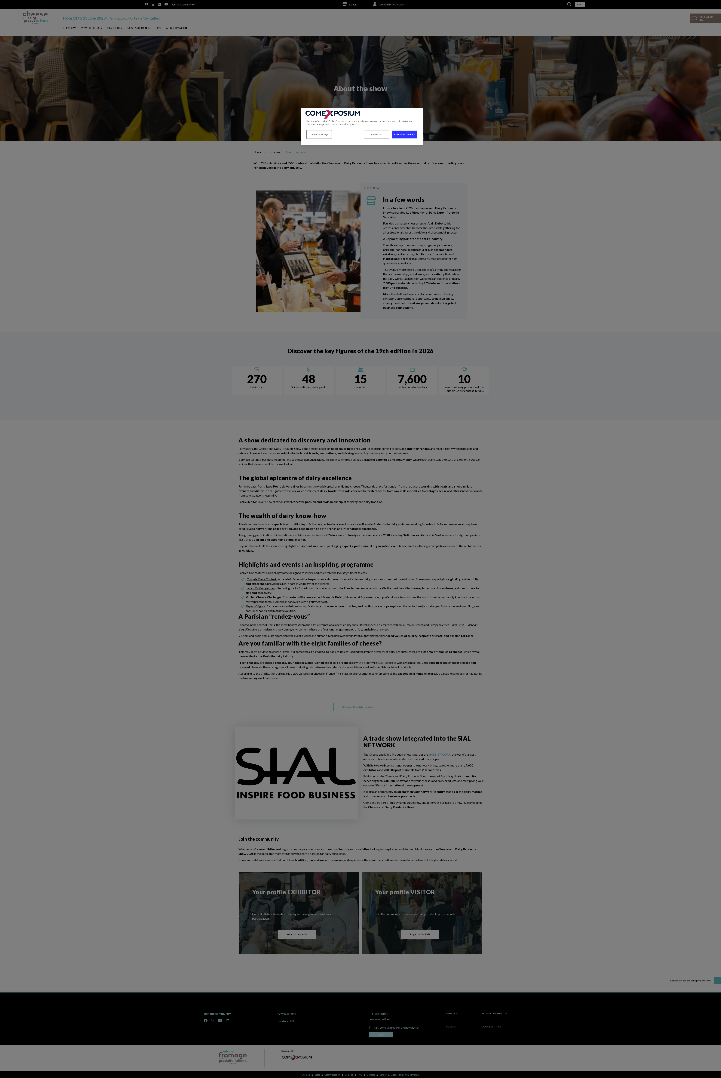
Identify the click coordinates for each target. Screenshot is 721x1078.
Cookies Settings (319, 134)
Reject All (376, 134)
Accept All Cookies (404, 134)
